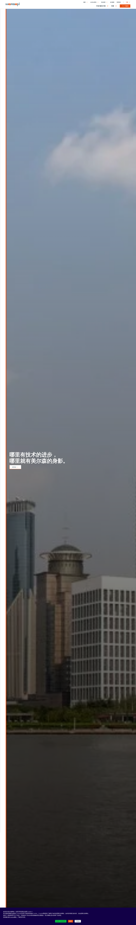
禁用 (70, 921)
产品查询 (126, 6)
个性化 (78, 921)
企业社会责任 (93, 2)
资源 (112, 6)
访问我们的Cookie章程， (10, 917)
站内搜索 (112, 2)
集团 (85, 2)
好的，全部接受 (60, 921)
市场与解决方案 (101, 6)
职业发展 (103, 2)
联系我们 (119, 2)
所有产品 (14, 464)
